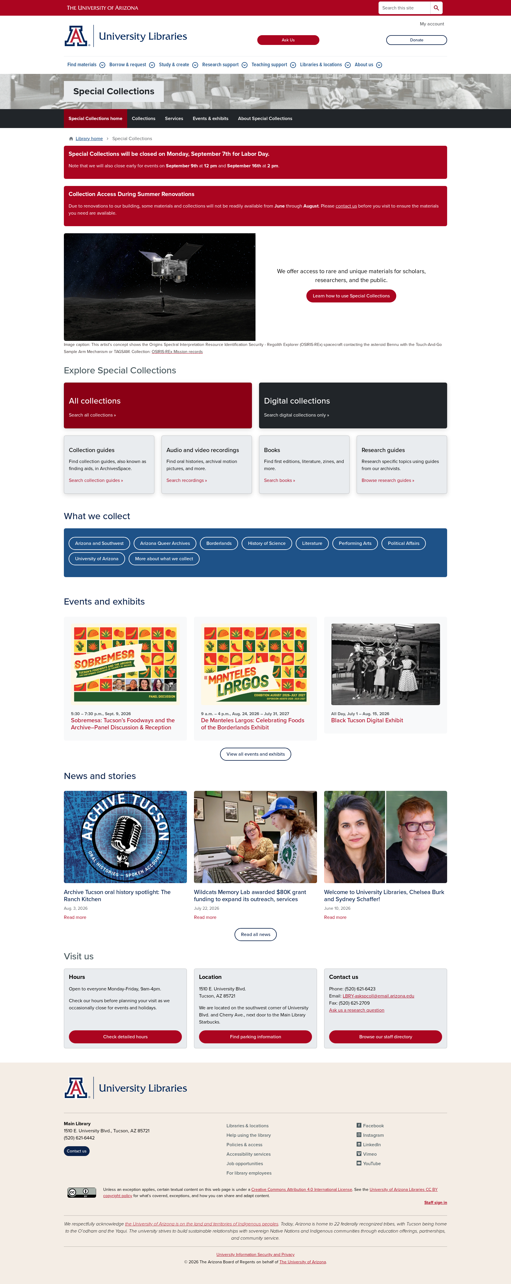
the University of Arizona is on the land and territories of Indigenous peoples (201, 1224)
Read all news (255, 935)
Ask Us (288, 40)
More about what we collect (164, 559)
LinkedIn (372, 1145)
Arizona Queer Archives (165, 543)
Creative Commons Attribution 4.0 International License (301, 1189)
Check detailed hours (125, 1037)
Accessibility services (249, 1154)
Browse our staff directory (385, 1037)
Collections (144, 119)
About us (364, 64)
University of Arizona (97, 559)
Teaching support (269, 64)
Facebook (373, 1126)
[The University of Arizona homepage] (102, 8)
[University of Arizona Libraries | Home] (125, 36)
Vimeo (370, 1154)
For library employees (249, 1173)
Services (174, 119)
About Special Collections (265, 119)
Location (210, 977)
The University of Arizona (302, 1261)
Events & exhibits (211, 119)
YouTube (372, 1164)
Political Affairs (403, 543)
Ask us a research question (356, 1010)
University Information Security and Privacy (255, 1254)
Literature (312, 543)
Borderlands (219, 543)
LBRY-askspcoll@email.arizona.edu (378, 996)
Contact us (343, 977)
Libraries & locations (321, 64)
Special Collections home (95, 119)
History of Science (267, 543)
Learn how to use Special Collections (351, 296)
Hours (77, 977)
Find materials (81, 64)
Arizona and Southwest (99, 543)
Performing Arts (355, 543)
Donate (416, 40)
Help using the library (249, 1135)
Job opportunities (245, 1164)
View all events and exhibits (256, 754)
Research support (220, 64)
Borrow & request (127, 64)
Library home (89, 139)
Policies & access (244, 1145)
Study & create (174, 64)
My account (432, 24)
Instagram (373, 1135)
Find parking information (255, 1037)
